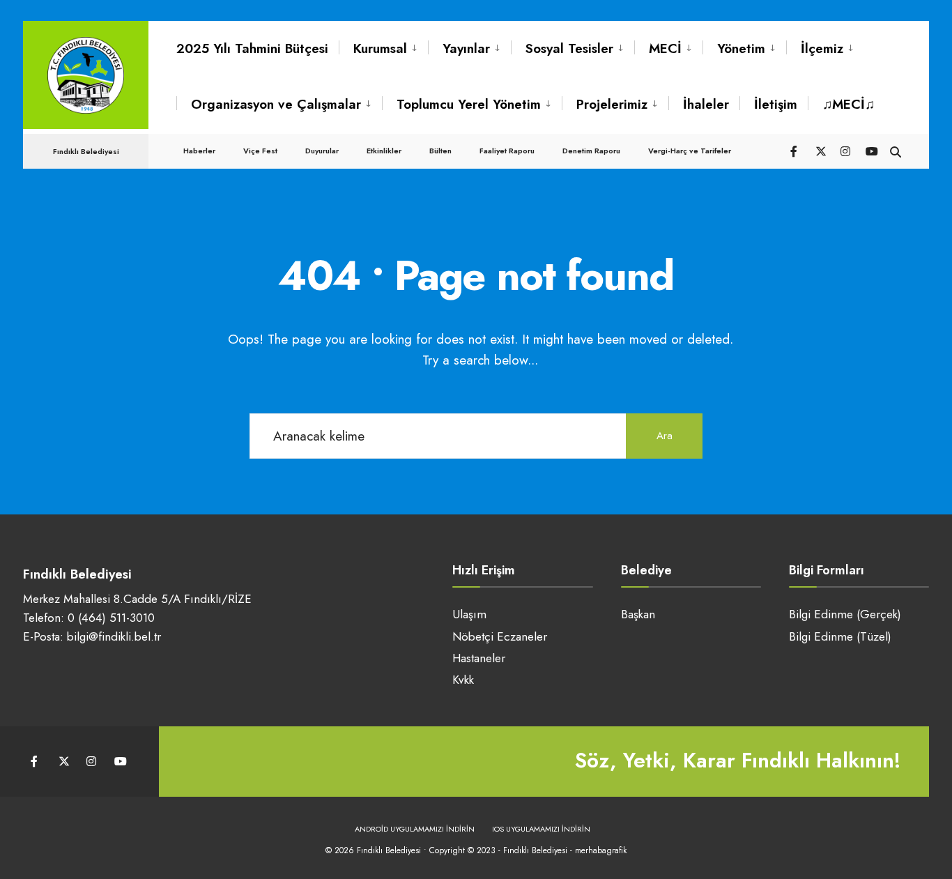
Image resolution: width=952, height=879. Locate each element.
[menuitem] (383, 49)
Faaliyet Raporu (507, 150)
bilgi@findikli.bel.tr (114, 636)
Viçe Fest (260, 150)
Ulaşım (469, 614)
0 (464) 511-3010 (111, 617)
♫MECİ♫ (848, 104)
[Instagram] (845, 150)
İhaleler (706, 104)
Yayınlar (466, 48)
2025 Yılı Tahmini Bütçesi (252, 48)
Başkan (638, 614)
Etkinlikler (384, 150)
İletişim (775, 104)
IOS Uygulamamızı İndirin (541, 828)
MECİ (665, 48)
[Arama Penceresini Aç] (895, 150)
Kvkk (463, 679)
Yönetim (741, 48)
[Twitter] (820, 150)
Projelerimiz (611, 104)
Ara (665, 435)
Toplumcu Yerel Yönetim (469, 104)
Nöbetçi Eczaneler (499, 636)
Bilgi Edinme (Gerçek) (845, 614)
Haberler (199, 150)
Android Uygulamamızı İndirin (415, 828)
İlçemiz (822, 48)
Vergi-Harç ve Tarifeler (689, 150)
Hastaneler (478, 658)
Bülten (440, 150)
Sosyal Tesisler (569, 48)
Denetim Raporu (591, 150)
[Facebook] (795, 150)
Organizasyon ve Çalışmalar (276, 104)
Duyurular (322, 150)
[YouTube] (870, 150)
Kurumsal (380, 48)
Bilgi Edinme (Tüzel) (840, 636)
